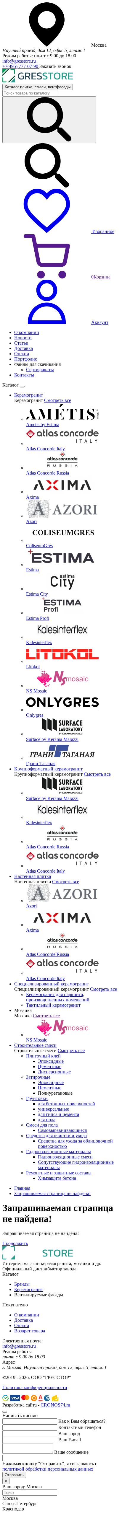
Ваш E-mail (69, 1439)
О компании (26, 1314)
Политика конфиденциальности (34, 1387)
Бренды (22, 1284)
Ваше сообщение (71, 1452)
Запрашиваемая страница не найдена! (52, 1193)
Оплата (21, 1325)
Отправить (14, 1475)
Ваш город (69, 1433)
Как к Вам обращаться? (81, 1421)
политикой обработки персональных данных (47, 1468)
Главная (22, 1188)
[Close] (22, 386)
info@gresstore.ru (19, 60)
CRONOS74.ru (55, 1404)
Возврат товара (29, 1330)
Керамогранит (28, 1289)
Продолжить (15, 1243)
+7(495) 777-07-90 (20, 66)
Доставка (23, 1320)
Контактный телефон (79, 1427)
